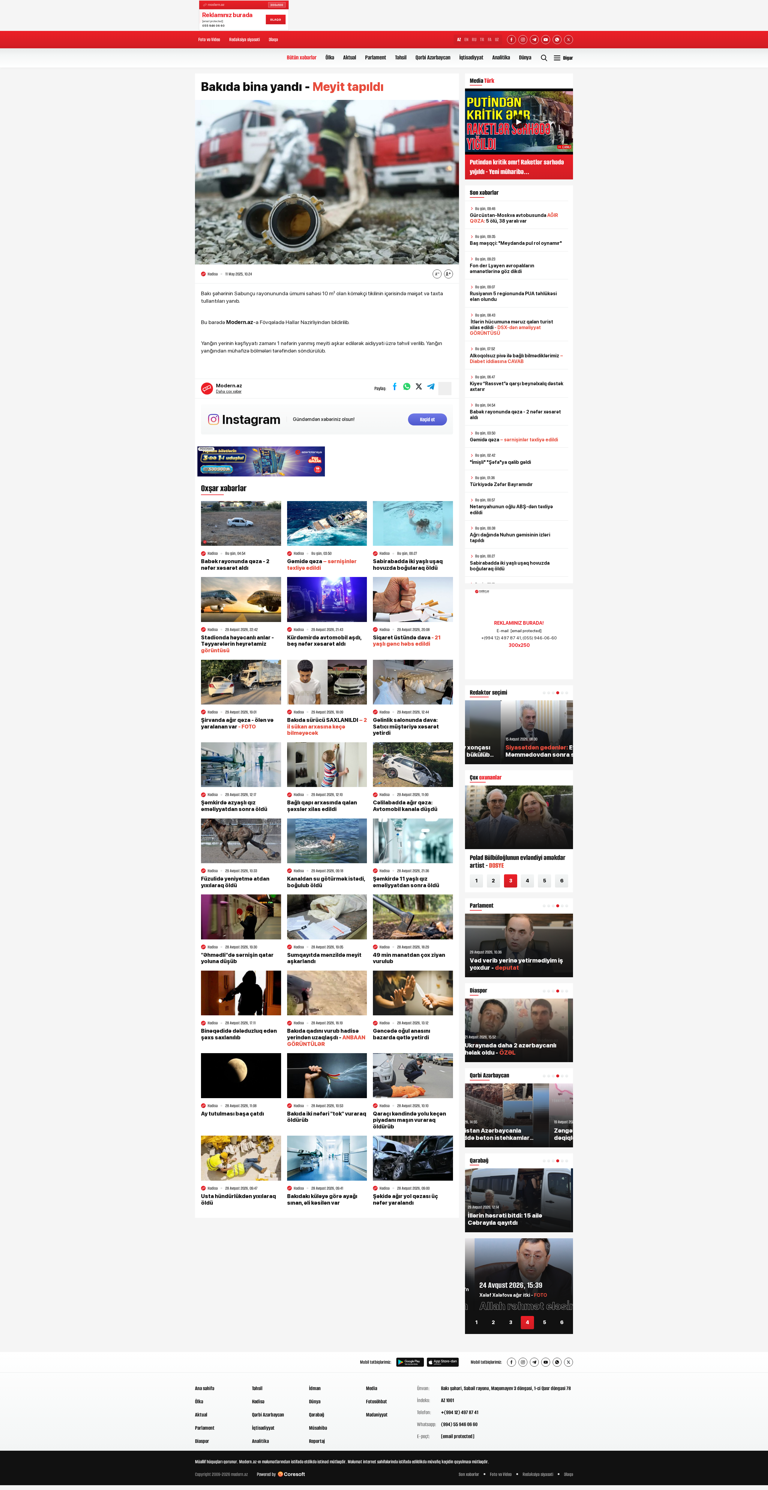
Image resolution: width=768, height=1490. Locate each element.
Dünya (525, 57)
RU (474, 39)
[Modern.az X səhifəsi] (568, 39)
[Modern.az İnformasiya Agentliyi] (218, 1362)
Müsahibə (318, 1427)
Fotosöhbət (376, 1401)
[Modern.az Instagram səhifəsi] (522, 39)
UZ (497, 39)
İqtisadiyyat (471, 57)
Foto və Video (209, 39)
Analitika (501, 57)
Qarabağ (316, 1414)
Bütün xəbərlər (301, 57)
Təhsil (400, 57)
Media (371, 1388)
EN (466, 39)
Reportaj (317, 1441)
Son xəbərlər (469, 1474)
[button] (544, 692)
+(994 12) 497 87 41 (459, 1412)
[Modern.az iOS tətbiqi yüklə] (443, 1362)
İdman (315, 1388)
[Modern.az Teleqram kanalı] (534, 39)
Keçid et (427, 419)
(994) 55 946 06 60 (459, 1424)
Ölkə (330, 57)
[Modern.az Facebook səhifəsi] (511, 39)
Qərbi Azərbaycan (433, 57)
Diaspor (202, 1441)
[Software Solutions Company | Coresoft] (291, 1474)
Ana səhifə (204, 1388)
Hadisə (258, 1401)
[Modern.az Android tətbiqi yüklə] (410, 1362)
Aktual (349, 57)
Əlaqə (273, 39)
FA (489, 39)
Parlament (375, 57)
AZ (459, 39)
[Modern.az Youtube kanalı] (545, 39)
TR (482, 39)
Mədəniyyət (377, 1414)
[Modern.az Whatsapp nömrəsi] (557, 39)
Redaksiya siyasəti (244, 39)
